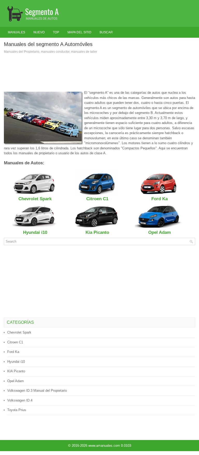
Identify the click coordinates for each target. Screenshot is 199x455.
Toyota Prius (16, 410)
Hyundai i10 (16, 362)
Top (56, 32)
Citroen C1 (15, 342)
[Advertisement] (99, 72)
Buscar (106, 32)
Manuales (16, 32)
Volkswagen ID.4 (19, 400)
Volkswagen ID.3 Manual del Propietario (37, 390)
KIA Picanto (16, 371)
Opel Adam (15, 381)
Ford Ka (13, 352)
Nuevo (39, 32)
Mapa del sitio (79, 32)
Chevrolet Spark (19, 332)
